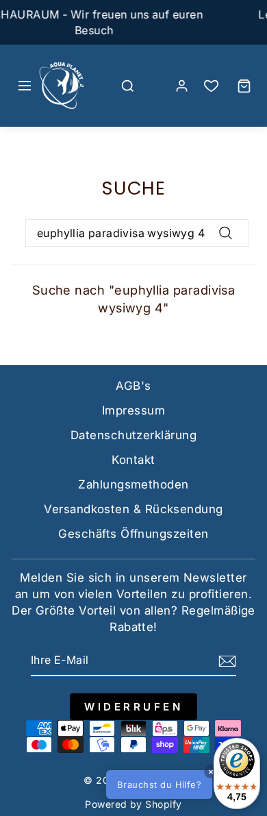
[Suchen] (128, 85)
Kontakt (133, 460)
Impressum (133, 410)
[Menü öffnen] (24, 85)
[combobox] (137, 233)
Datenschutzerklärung (133, 435)
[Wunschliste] (211, 86)
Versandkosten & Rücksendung (133, 509)
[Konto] (181, 85)
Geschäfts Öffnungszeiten (133, 534)
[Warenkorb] (243, 85)
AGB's (133, 386)
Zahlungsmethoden (133, 484)
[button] (181, 784)
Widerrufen (133, 706)
